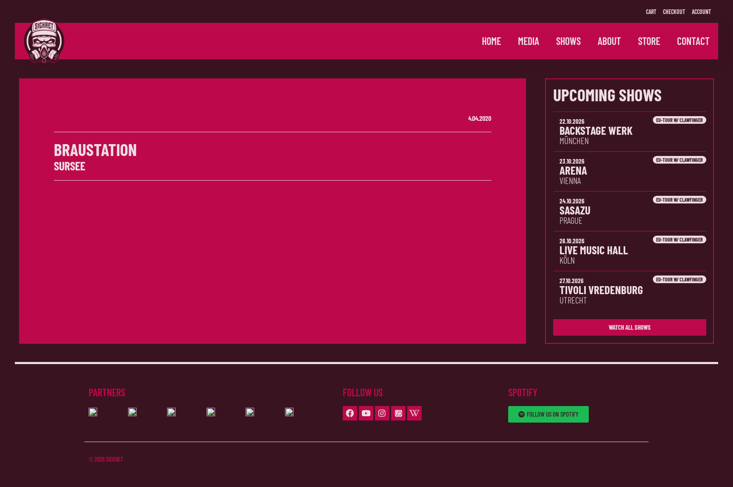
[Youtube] (366, 413)
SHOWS (568, 41)
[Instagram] (382, 413)
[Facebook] (350, 413)
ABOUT (609, 41)
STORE (649, 41)
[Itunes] (398, 413)
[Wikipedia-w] (414, 413)
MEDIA (528, 41)
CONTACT (693, 41)
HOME (491, 41)
